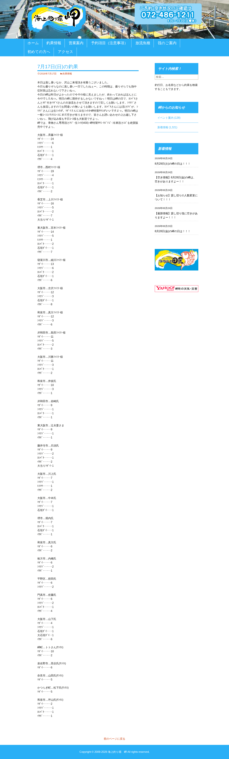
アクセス (65, 52)
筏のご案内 (167, 43)
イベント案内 (165, 117)
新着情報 (162, 127)
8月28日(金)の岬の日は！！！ (172, 231)
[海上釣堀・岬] (56, 18)
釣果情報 (53, 43)
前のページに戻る (114, 738)
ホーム (33, 43)
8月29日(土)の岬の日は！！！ (172, 163)
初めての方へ (38, 52)
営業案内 (76, 43)
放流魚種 (142, 43)
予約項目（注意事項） (109, 43)
